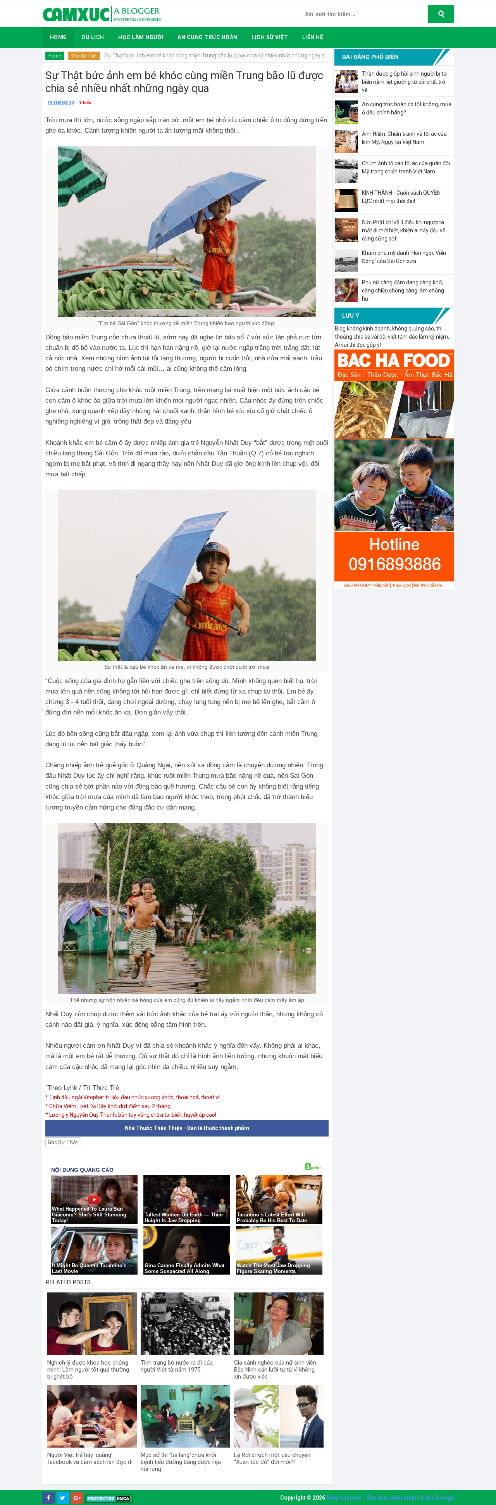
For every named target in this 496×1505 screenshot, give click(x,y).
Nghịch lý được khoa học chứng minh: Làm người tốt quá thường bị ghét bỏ (88, 1369)
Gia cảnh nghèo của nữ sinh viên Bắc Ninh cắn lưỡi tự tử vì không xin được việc (275, 1369)
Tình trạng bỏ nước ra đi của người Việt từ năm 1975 (177, 1366)
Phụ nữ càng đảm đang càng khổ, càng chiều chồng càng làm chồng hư (403, 290)
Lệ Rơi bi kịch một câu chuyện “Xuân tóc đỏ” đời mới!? (272, 1458)
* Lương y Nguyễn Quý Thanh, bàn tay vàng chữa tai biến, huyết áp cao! (130, 1115)
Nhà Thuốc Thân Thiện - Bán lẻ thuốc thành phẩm (187, 1128)
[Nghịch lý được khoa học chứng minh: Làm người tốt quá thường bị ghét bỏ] (92, 1323)
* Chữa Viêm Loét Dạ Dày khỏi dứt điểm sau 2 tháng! (108, 1106)
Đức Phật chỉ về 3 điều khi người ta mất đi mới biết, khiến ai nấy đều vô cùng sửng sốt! (404, 230)
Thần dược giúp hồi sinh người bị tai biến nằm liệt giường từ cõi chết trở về (405, 82)
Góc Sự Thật (84, 56)
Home (54, 56)
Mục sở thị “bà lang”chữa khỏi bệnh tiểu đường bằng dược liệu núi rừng (181, 1461)
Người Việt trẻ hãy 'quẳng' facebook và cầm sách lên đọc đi (90, 1458)
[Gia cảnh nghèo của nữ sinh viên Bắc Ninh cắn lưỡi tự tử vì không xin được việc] (279, 1323)
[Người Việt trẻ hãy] (92, 1416)
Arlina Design (437, 1498)
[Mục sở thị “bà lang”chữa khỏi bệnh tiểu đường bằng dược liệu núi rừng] (185, 1416)
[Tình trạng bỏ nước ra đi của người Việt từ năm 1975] (185, 1323)
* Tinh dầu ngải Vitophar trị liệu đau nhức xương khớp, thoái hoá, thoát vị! (132, 1097)
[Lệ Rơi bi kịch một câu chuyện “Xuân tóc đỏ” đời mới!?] (279, 1416)
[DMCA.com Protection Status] (109, 1498)
